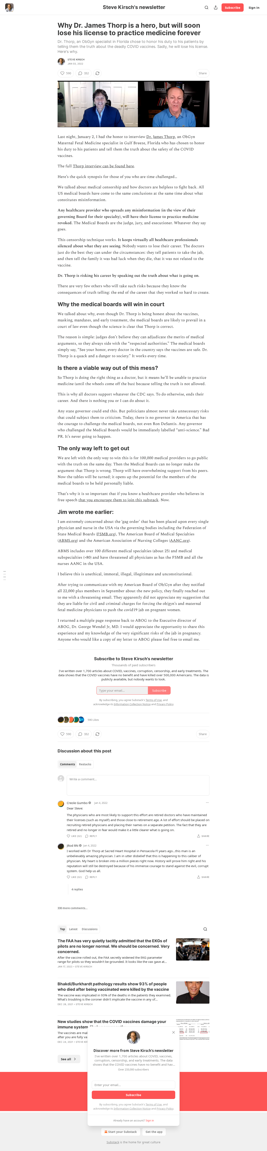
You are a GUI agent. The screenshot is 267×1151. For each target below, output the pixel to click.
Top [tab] (62, 929)
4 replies (77, 889)
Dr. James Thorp (160, 137)
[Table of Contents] (5, 575)
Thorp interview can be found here (103, 166)
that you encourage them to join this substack (118, 500)
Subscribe (232, 7)
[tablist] (76, 764)
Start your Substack (122, 1132)
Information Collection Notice (132, 1108)
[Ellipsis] (207, 802)
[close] (173, 1032)
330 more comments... (73, 908)
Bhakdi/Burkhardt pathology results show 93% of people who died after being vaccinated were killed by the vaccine (113, 987)
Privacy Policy (165, 1108)
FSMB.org (106, 534)
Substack (113, 1142)
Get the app (154, 1132)
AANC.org (179, 541)
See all (66, 1059)
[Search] (206, 7)
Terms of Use (154, 1104)
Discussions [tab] (89, 929)
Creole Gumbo (77, 803)
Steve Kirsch (76, 59)
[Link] (51, 304)
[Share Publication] (216, 7)
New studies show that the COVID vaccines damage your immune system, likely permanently (112, 1024)
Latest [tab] (73, 929)
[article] (133, 956)
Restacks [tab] (85, 764)
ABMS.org (68, 541)
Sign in (254, 7)
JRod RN (72, 845)
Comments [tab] (67, 764)
